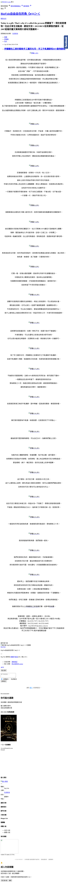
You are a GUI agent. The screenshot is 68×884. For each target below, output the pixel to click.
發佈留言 (3, 681)
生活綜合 (15, 33)
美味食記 (14, 662)
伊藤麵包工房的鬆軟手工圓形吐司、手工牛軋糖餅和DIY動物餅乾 (34, 49)
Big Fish (3, 647)
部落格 (6, 39)
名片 (5, 41)
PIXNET (21, 859)
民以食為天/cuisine (17, 664)
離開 (10, 880)
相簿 (5, 37)
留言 (16, 657)
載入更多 (3, 670)
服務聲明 (51, 859)
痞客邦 (12, 657)
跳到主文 (3, 18)
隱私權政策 (44, 859)
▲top (2, 667)
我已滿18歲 (4, 880)
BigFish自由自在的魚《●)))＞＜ (20, 13)
